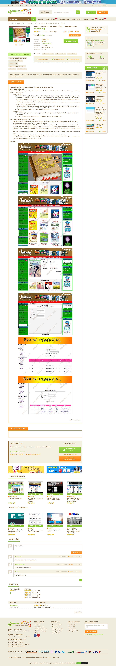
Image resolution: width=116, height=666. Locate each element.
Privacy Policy (50, 663)
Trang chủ (11, 23)
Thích (76, 556)
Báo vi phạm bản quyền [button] (33, 454)
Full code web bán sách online (18, 58)
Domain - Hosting (89, 19)
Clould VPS (72, 626)
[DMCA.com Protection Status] (81, 663)
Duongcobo (18, 556)
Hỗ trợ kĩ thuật (72, 53)
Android (50, 528)
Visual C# (31, 496)
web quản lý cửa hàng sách (17, 66)
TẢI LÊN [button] (103, 12)
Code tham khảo (64, 19)
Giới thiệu (37, 624)
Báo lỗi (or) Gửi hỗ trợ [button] (17, 454)
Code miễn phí (76, 19)
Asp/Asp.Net (45, 39)
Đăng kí (105, 5)
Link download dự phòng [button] (70, 454)
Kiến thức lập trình (45, 5)
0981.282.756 (14, 5)
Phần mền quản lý (27, 657)
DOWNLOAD (71, 41)
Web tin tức (56, 657)
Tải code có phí (60, 53)
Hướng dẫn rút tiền (57, 631)
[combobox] (45, 11)
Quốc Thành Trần (20, 564)
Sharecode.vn (14, 605)
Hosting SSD (72, 624)
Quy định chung (39, 626)
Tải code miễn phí (48, 53)
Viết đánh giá (53, 31)
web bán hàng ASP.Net (16, 61)
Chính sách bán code (41, 629)
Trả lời (72, 556)
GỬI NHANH (92, 631)
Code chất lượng (51, 19)
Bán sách (12, 69)
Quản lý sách (47, 657)
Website (44, 41)
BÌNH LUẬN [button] (77, 552)
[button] (70, 450)
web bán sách (13, 63)
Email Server (72, 629)
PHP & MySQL (13, 496)
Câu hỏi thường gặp (40, 631)
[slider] (37, 31)
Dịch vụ (101, 19)
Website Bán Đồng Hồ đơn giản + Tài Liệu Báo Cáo (100, 98)
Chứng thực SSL (73, 631)
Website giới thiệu (38, 657)
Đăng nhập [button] (97, 5)
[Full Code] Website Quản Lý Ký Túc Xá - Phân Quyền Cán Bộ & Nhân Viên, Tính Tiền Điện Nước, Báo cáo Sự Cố (100, 112)
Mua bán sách (22, 69)
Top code (40, 19)
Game (19, 657)
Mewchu (17, 571)
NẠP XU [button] (91, 12)
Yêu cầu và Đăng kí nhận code (94, 634)
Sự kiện (54, 5)
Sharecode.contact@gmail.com (29, 5)
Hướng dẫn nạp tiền (57, 629)
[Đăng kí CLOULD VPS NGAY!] (58, 2)
